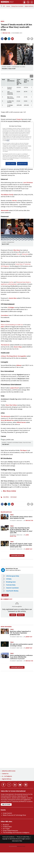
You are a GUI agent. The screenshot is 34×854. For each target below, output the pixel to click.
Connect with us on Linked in (15, 785)
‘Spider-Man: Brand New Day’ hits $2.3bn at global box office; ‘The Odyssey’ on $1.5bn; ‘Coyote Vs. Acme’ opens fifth (21, 530)
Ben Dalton (6, 33)
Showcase (25, 254)
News (2, 21)
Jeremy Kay (29, 549)
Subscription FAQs (17, 841)
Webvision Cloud (21, 846)
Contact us (5, 773)
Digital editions (29, 6)
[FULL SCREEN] (31, 76)
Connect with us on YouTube (20, 785)
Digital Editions (6, 779)
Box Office (6, 497)
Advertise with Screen (8, 771)
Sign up (5, 595)
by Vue (11, 282)
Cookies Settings (11, 163)
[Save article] (31, 38)
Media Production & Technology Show (14, 815)
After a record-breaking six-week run (12, 325)
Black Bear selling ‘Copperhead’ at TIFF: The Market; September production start (20, 633)
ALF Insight (6, 829)
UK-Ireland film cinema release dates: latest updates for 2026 (21, 517)
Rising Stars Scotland (17, 6)
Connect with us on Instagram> (26, 785)
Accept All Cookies (22, 163)
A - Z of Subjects (7, 776)
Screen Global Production (10, 830)
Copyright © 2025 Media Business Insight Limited (16, 839)
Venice (8, 6)
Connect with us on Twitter (9, 784)
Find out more (6, 804)
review (9, 491)
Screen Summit (7, 813)
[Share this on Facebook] (2, 38)
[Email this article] (12, 38)
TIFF (4, 6)
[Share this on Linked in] (9, 38)
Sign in (11, 35)
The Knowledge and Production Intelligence (16, 832)
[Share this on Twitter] (5, 38)
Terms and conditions (8, 837)
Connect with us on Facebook (3, 785)
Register (20, 615)
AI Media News (7, 827)
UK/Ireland (13, 497)
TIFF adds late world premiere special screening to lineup (21, 645)
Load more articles (17, 555)
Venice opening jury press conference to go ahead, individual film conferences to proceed (21, 657)
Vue (18, 254)
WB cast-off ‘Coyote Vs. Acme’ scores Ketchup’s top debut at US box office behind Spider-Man (21, 545)
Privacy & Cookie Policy (23, 837)
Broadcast (6, 825)
